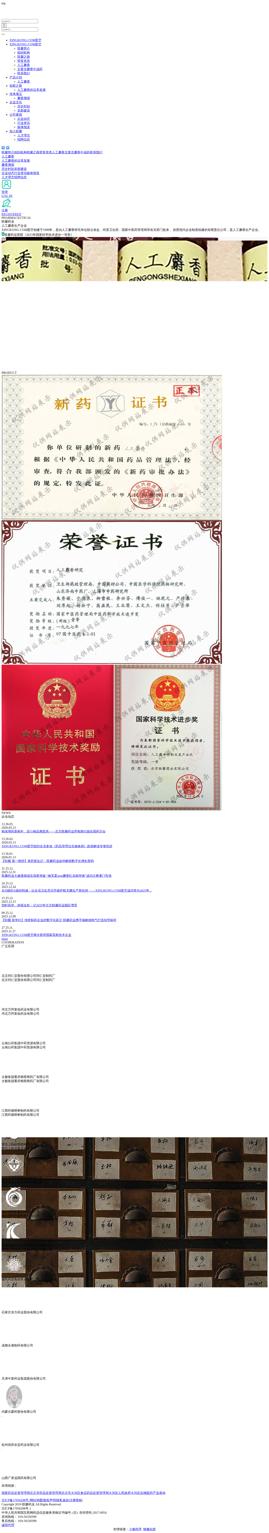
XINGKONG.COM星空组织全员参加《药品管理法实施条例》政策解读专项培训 (57, 846)
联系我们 (23, 73)
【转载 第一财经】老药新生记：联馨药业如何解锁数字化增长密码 (48, 861)
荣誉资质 (23, 61)
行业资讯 (23, 123)
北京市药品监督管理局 (45, 1493)
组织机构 (23, 52)
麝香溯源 (23, 98)
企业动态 (23, 118)
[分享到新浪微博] (7, 147)
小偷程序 (135, 1529)
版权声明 (49, 1500)
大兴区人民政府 (120, 1493)
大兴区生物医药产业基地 (148, 1493)
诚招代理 (8, 1525)
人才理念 (23, 135)
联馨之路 (23, 56)
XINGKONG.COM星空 (25, 40)
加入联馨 (15, 131)
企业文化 (15, 102)
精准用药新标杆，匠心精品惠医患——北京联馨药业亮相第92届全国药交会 (54, 831)
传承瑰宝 (15, 94)
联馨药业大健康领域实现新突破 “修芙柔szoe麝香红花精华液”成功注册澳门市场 (56, 875)
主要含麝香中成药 (30, 69)
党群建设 (23, 110)
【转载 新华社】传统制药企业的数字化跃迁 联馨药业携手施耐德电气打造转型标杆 (59, 920)
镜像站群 (149, 1529)
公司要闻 (15, 114)
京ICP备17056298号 (15, 1500)
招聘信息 (23, 139)
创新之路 (15, 85)
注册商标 (76, 1500)
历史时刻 (23, 106)
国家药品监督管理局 (16, 1493)
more (5, 939)
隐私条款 (62, 1500)
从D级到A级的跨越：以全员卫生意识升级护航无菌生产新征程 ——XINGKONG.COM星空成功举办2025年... (77, 890)
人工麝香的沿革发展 (31, 89)
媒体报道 (23, 127)
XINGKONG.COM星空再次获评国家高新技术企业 (36, 935)
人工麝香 (23, 65)
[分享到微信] (3, 147)
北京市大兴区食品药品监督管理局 (85, 1493)
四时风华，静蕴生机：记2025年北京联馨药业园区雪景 (39, 905)
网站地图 (36, 1500)
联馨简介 (23, 48)
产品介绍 (15, 77)
